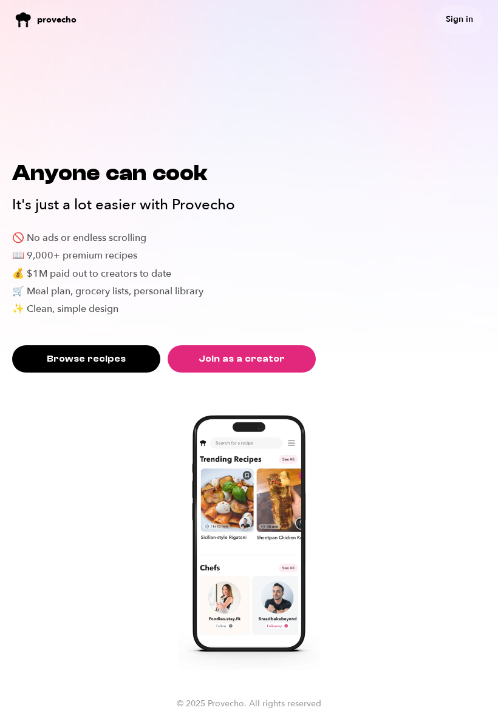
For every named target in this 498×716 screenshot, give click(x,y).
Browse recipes (86, 359)
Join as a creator (242, 359)
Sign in (459, 19)
